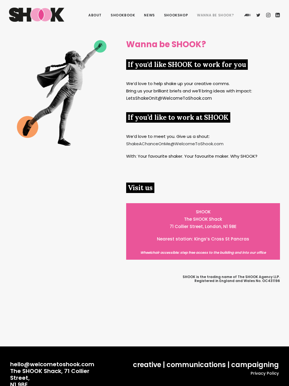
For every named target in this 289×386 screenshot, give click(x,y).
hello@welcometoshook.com (52, 364)
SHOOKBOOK (123, 15)
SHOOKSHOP (176, 15)
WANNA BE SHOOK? (215, 15)
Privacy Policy (265, 373)
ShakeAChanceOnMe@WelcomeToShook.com (175, 144)
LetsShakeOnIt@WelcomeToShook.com (169, 98)
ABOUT (95, 15)
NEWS (149, 15)
